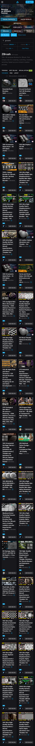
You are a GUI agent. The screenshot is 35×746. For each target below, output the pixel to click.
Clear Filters (25, 48)
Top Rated (5, 73)
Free (11, 73)
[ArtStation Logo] (17, 2)
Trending (5, 70)
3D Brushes (5, 35)
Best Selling (13, 70)
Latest (16, 73)
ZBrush (14, 35)
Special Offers (25, 70)
